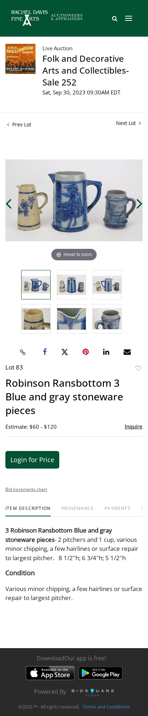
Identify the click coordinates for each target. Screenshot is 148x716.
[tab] (28, 511)
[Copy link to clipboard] (23, 352)
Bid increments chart (26, 489)
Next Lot (126, 123)
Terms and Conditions (106, 706)
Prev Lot (21, 124)
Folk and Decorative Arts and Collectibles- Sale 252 (85, 70)
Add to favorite (138, 368)
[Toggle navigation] (128, 18)
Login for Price (32, 459)
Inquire (134, 426)
